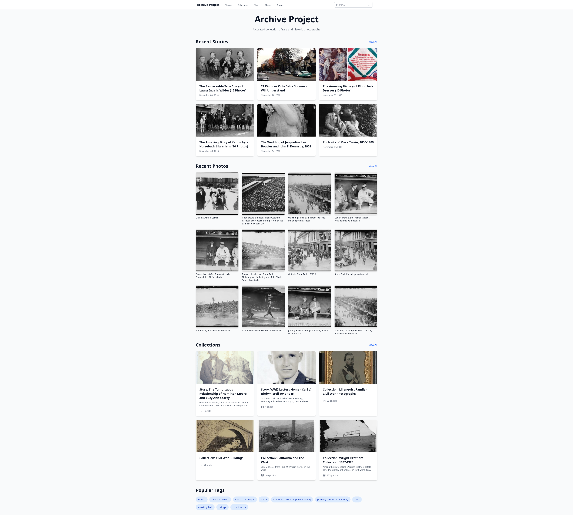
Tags (256, 5)
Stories (280, 5)
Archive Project (208, 5)
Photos (228, 5)
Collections (243, 5)
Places (268, 5)
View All (373, 41)
